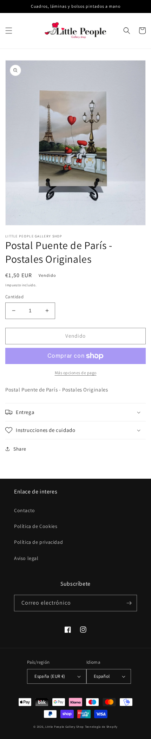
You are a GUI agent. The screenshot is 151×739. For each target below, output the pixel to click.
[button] (9, 30)
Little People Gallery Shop (64, 726)
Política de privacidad (38, 542)
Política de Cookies (35, 526)
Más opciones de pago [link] (76, 372)
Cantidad (14, 297)
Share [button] (19, 449)
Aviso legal (26, 558)
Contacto (24, 510)
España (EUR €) (49, 676)
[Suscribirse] (129, 603)
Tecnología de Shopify (101, 726)
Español (102, 676)
